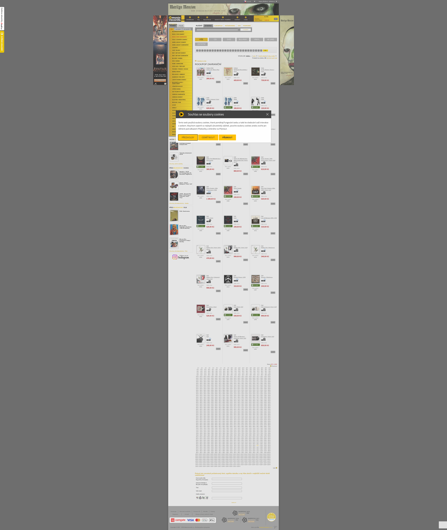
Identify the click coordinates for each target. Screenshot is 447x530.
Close (267, 114)
